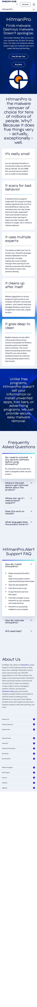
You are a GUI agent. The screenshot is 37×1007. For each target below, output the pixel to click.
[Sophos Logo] (9, 1)
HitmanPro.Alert (8, 691)
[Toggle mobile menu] (34, 4)
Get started (25, 4)
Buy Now (18, 64)
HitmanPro (25, 665)
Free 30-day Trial (18, 56)
